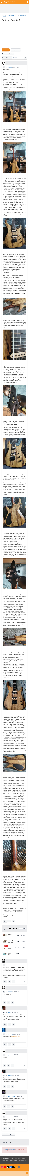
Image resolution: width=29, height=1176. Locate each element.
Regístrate (5, 1149)
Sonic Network (14, 1158)
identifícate (12, 1149)
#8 (3, 1096)
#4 (3, 1012)
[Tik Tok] (7, 1167)
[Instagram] (2, 1167)
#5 (3, 1034)
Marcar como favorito (8, 53)
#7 (3, 1075)
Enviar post (6, 50)
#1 (3, 67)
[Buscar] (25, 57)
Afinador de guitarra (14, 1160)
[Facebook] (10, 1167)
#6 (3, 1054)
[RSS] (16, 1167)
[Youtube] (5, 1167)
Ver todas (22, 928)
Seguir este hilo (16, 50)
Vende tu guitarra (21, 1158)
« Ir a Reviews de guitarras (8, 1134)
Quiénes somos (5, 1160)
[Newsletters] (19, 1167)
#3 (3, 991)
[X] (13, 1167)
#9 (3, 1116)
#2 (3, 965)
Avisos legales (22, 1160)
